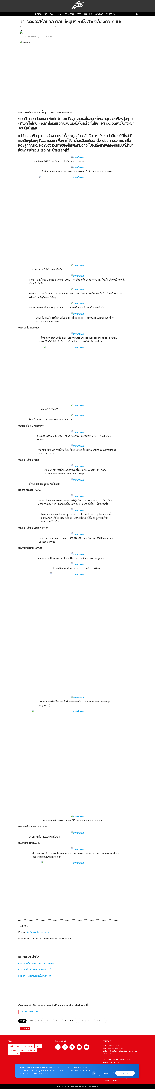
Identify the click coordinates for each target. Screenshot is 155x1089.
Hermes (49, 1021)
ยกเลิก (106, 1073)
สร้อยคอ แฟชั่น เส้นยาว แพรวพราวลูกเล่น (36, 963)
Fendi (40, 1021)
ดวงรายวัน (111, 14)
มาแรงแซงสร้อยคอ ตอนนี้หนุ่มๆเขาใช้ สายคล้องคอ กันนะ (51, 27)
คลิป (52, 14)
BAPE (32, 1021)
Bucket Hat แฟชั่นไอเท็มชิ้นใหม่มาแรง (34, 976)
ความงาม (69, 14)
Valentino (101, 1021)
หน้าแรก (38, 14)
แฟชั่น (59, 14)
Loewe (58, 1021)
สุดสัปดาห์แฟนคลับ (30, 1011)
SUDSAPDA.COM (30, 36)
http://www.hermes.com (37, 932)
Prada (82, 1021)
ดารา (79, 14)
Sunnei (90, 1021)
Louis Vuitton (70, 1021)
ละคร (22, 1050)
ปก (45, 14)
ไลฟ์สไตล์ (99, 14)
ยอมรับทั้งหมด (125, 1073)
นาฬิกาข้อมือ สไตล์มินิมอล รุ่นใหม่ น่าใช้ (34, 969)
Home (22, 27)
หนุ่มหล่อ (88, 14)
